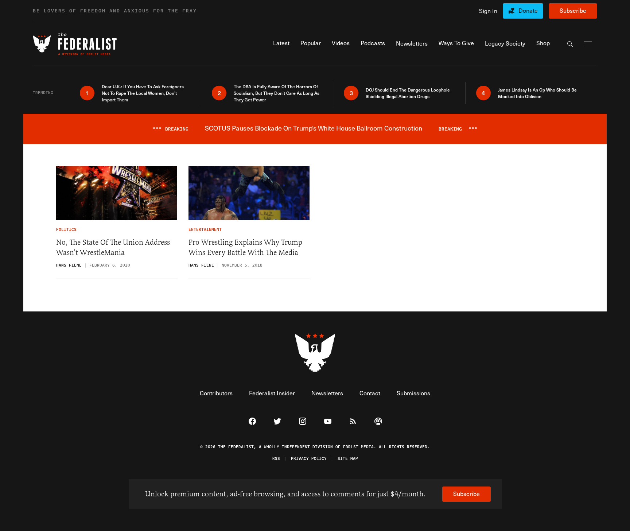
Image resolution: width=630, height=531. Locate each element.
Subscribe (573, 10)
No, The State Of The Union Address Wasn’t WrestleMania (113, 247)
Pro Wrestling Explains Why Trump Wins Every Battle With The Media (245, 247)
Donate (528, 10)
